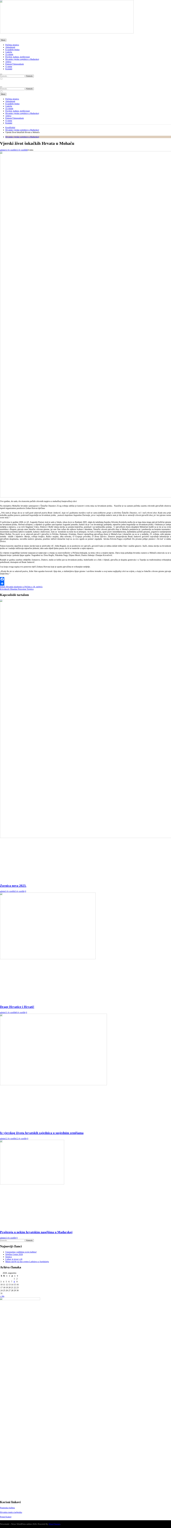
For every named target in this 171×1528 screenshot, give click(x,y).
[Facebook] (85, 579)
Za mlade (9, 54)
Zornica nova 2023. (13, 885)
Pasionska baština (7, 1508)
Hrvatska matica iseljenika (11, 1512)
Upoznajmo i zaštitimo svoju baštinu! (21, 1252)
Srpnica (8, 1257)
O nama (8, 66)
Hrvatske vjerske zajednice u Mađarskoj (22, 59)
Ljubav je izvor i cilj (13, 1259)
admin (2, 150)
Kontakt (8, 69)
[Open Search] (1, 74)
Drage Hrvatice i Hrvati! (17, 1007)
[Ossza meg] (85, 583)
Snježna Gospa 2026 (14, 1254)
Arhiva (8, 62)
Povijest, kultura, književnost (17, 57)
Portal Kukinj (5, 1517)
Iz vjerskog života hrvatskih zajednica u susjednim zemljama (41, 1133)
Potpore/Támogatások (14, 64)
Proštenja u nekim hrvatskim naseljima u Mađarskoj (36, 1232)
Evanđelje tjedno (12, 49)
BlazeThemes (54, 1524)
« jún (2, 1296)
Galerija (8, 52)
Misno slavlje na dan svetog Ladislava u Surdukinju (27, 1261)
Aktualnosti (10, 47)
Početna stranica (12, 45)
